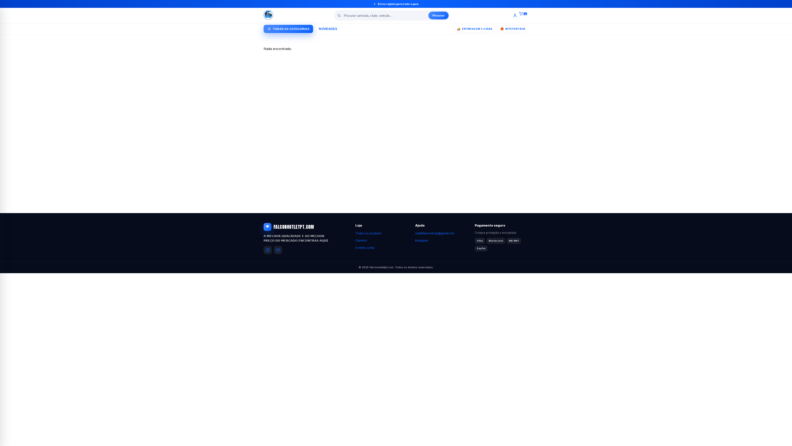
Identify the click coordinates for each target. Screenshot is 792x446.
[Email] (278, 250)
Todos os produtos (368, 233)
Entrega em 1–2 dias (474, 29)
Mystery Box (512, 29)
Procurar (438, 15)
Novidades (328, 29)
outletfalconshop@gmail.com (434, 233)
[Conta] (515, 15)
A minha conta (364, 247)
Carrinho (361, 240)
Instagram (421, 240)
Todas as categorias (291, 29)
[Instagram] (268, 250)
